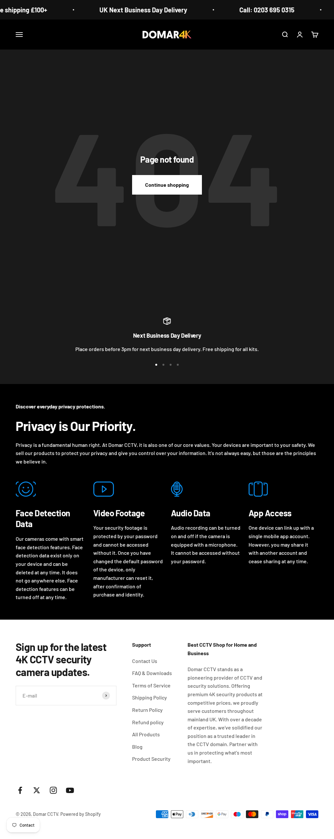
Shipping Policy (149, 697)
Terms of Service (151, 685)
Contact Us (144, 661)
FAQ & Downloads (152, 673)
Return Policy (147, 710)
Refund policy (148, 722)
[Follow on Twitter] (36, 790)
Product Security (151, 759)
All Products (146, 734)
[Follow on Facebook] (20, 790)
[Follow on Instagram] (53, 790)
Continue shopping (167, 185)
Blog (137, 746)
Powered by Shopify (80, 814)
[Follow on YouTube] (70, 790)
